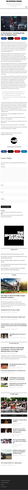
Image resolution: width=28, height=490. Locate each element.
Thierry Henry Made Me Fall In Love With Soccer (13, 370)
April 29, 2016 (23, 455)
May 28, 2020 (14, 353)
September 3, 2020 (15, 299)
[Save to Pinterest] (17, 38)
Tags (23, 415)
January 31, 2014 (16, 435)
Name (2, 185)
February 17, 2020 (21, 381)
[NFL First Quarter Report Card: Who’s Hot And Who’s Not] (6, 439)
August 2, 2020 (23, 337)
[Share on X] (11, 38)
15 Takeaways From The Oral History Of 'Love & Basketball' (17, 378)
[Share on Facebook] (4, 38)
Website (2, 199)
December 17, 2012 (16, 425)
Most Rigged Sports (5, 482)
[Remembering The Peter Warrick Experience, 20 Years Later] (4, 385)
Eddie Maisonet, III (13, 367)
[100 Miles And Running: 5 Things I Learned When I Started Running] (6, 450)
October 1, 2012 (16, 446)
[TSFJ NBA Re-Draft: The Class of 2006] (4, 335)
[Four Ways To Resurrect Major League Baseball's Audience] (14, 285)
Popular (5, 415)
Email (2, 192)
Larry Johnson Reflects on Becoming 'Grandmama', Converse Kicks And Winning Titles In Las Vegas (12, 349)
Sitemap (2, 484)
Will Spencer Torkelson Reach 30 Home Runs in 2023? (12, 254)
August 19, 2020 (14, 329)
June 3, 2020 (15, 411)
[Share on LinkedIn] (24, 38)
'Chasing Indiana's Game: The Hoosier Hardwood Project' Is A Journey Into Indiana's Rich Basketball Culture (14, 325)
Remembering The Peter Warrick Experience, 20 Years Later (17, 384)
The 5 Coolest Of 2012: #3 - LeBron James (11, 463)
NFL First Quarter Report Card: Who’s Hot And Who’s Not (20, 441)
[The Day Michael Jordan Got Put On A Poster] (4, 366)
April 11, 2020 (20, 367)
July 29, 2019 (20, 387)
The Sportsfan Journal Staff (5, 299)
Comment (3, 166)
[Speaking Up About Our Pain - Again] (14, 404)
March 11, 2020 (11, 372)
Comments (14, 415)
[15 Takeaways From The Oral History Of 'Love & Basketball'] (4, 378)
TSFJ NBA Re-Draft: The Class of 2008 (10, 310)
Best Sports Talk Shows (5, 480)
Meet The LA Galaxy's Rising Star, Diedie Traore (13, 317)
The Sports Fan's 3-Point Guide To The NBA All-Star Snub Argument (19, 430)
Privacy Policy (4, 486)
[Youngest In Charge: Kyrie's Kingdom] (6, 419)
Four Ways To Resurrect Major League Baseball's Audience (13, 296)
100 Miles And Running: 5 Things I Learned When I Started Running (19, 452)
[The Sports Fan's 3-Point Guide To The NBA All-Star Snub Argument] (6, 429)
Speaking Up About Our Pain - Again (10, 409)
